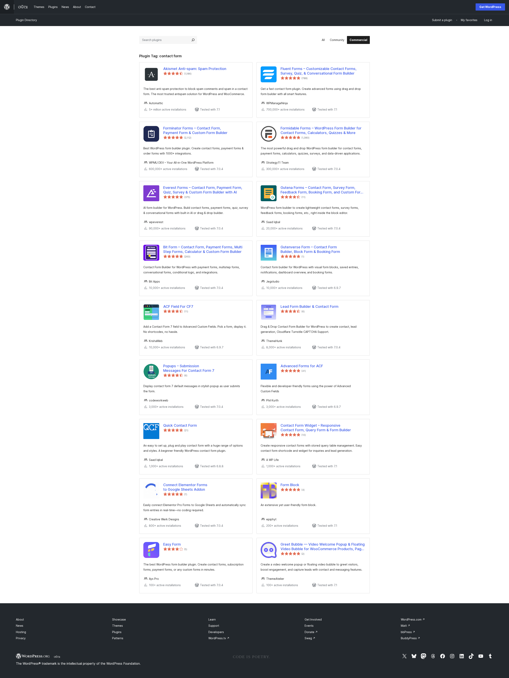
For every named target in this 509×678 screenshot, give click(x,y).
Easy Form (172, 544)
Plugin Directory (26, 20)
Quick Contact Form (180, 425)
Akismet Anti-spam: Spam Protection (194, 69)
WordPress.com (413, 619)
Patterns (117, 638)
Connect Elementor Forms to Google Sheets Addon (185, 487)
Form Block (290, 485)
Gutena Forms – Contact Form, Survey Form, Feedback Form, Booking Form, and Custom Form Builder (322, 190)
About (20, 619)
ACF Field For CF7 (178, 306)
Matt (405, 625)
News (19, 625)
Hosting (21, 632)
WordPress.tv (218, 638)
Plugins (116, 632)
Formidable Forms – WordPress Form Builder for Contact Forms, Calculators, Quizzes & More (321, 130)
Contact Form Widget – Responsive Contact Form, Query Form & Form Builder (316, 427)
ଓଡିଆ (57, 656)
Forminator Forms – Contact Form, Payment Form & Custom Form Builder (195, 130)
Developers (216, 632)
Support (213, 625)
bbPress (408, 632)
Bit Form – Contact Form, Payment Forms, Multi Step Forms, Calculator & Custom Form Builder (202, 249)
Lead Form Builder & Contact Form (309, 306)
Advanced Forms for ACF (302, 366)
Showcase (119, 619)
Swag (310, 638)
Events (309, 625)
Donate (311, 632)
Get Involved (313, 619)
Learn (212, 619)
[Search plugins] (193, 40)
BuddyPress (410, 638)
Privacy (21, 638)
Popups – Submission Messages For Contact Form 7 (188, 368)
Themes (117, 625)
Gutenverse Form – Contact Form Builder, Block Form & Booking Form (310, 249)
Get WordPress (490, 7)
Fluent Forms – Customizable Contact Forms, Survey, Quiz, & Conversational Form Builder (318, 71)
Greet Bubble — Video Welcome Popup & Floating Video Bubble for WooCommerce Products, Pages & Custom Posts (323, 546)
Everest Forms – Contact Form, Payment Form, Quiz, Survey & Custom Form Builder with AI (202, 190)
